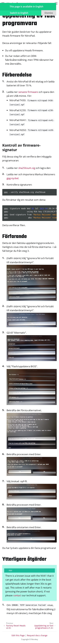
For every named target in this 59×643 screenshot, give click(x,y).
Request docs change (37, 635)
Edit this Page (18, 635)
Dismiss (49, 12)
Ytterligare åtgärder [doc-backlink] (24, 559)
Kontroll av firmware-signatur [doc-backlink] (21, 147)
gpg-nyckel (12, 178)
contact (17, 595)
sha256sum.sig (26, 168)
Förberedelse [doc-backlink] (17, 75)
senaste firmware (28, 92)
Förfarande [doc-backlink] (14, 237)
